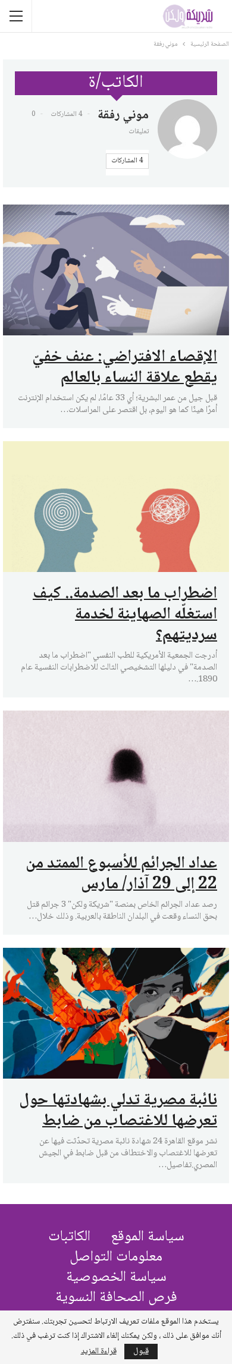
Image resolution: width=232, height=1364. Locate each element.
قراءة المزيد (99, 1351)
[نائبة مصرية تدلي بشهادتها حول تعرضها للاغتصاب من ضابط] (116, 1013)
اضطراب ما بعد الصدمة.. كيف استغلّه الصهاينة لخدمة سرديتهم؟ (125, 615)
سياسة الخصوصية (116, 1277)
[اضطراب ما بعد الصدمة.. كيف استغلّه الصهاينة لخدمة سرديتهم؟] (116, 506)
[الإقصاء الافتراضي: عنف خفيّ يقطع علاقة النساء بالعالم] (116, 270)
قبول (141, 1351)
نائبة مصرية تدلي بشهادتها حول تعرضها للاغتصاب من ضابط (118, 1111)
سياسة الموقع (147, 1237)
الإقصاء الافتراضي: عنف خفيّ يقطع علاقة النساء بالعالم (124, 367)
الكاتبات (69, 1237)
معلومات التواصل (116, 1257)
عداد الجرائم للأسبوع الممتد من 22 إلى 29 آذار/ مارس (121, 874)
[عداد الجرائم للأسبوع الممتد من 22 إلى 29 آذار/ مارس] (116, 776)
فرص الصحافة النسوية (116, 1297)
